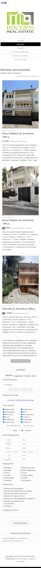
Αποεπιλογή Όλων (14, 425)
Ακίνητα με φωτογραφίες (14, 488)
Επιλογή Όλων (28, 425)
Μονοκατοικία (27, 414)
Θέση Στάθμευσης (28, 470)
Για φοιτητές (9, 503)
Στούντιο (26, 417)
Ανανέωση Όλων (20, 523)
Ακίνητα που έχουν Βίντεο (14, 496)
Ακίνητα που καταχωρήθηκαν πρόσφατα (19, 498)
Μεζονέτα (9, 414)
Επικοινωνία (20, 59)
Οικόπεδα (27, 376)
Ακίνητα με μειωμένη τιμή (14, 501)
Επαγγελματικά (18, 376)
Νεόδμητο (8, 468)
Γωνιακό (7, 475)
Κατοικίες (9, 375)
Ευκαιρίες (8, 506)
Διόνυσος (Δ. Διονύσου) (12, 541)
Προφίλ (20, 48)
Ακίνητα (20, 44)
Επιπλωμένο (26, 480)
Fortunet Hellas (21, 559)
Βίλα (24, 412)
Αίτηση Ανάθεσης (21, 51)
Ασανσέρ (7, 480)
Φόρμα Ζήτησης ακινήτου (20, 361)
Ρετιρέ (7, 417)
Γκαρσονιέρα (9, 409)
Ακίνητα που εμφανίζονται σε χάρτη (18, 491)
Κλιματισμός (9, 478)
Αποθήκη (7, 470)
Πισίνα (7, 473)
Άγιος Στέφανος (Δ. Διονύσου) (14, 538)
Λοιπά (33, 376)
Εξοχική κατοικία (28, 468)
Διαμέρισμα (27, 409)
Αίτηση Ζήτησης (20, 55)
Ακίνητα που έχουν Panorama (15, 493)
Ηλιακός (25, 478)
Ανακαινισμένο (27, 475)
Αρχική (20, 40)
